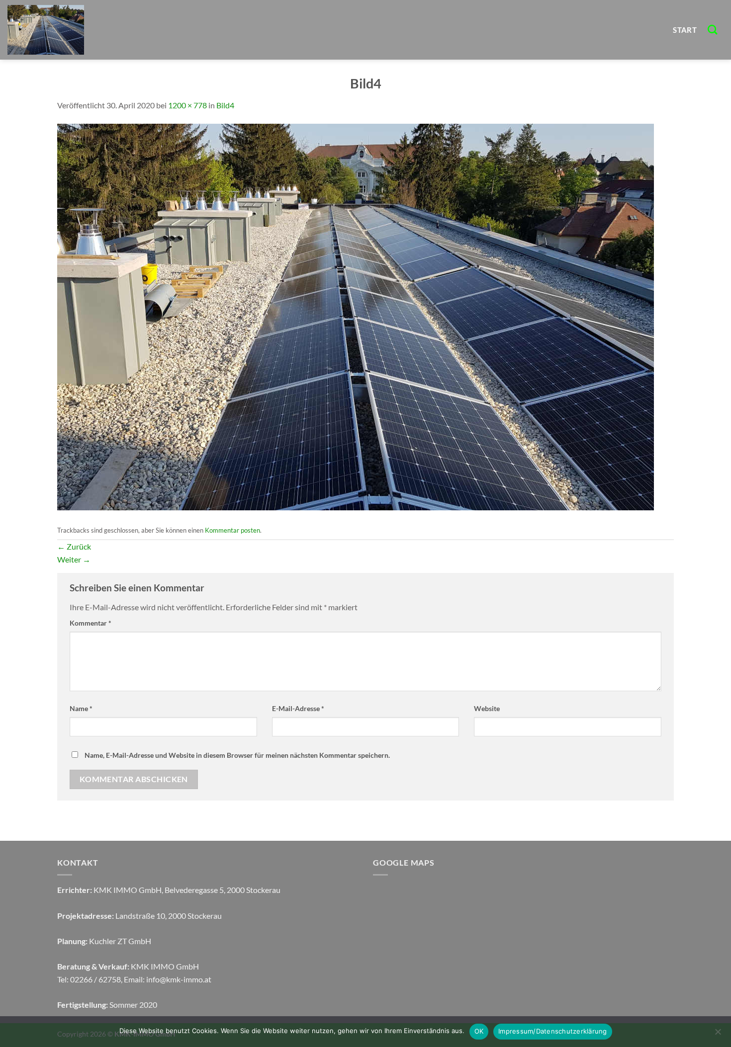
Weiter (74, 559)
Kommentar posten (232, 530)
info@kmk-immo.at (178, 979)
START (685, 29)
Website (487, 708)
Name (81, 708)
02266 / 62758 (95, 979)
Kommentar (90, 623)
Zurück (74, 546)
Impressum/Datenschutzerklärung (552, 1031)
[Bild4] (355, 316)
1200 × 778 (187, 105)
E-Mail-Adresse (298, 708)
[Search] (713, 29)
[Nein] (718, 1035)
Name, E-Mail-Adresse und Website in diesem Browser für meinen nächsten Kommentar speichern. (237, 755)
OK (479, 1031)
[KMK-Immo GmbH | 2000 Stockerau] (94, 30)
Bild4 (225, 105)
